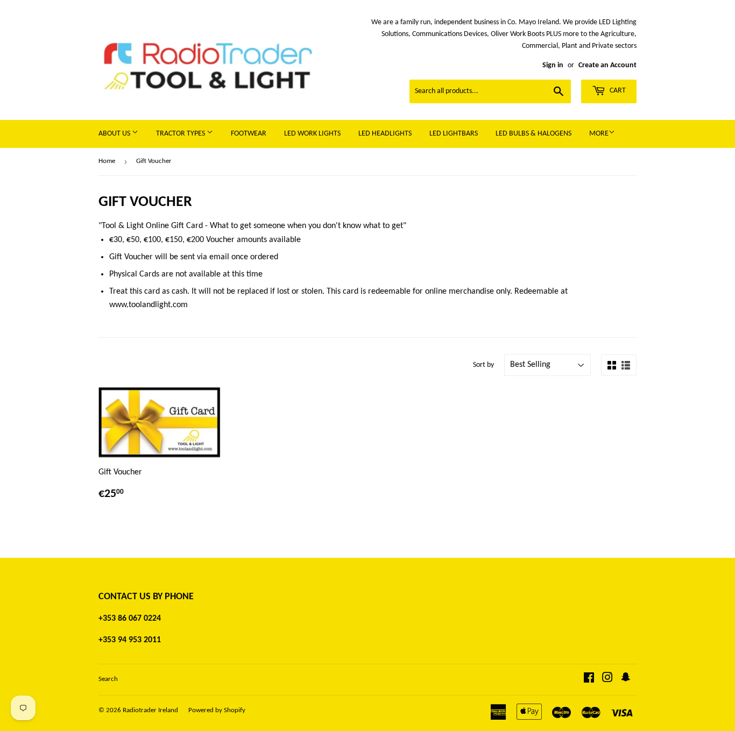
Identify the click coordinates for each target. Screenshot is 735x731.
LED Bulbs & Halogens (533, 134)
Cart (617, 91)
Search (108, 679)
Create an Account (607, 65)
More (599, 134)
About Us (115, 134)
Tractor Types (181, 134)
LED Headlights (385, 134)
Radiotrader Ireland (150, 710)
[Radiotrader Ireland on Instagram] (607, 679)
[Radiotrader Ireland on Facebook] (589, 679)
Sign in (552, 65)
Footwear (248, 134)
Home (106, 161)
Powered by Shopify (216, 710)
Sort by (483, 365)
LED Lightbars (453, 134)
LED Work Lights (312, 134)
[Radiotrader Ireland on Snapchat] (625, 679)
